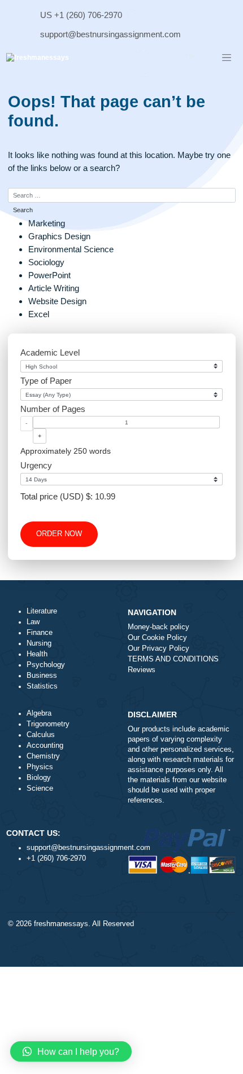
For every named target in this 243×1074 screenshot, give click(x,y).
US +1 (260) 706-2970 (81, 15)
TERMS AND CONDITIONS (173, 659)
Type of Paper (46, 380)
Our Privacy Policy (158, 648)
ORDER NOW (59, 534)
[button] (71, 1051)
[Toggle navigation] (226, 58)
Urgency (36, 465)
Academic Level (50, 352)
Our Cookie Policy (157, 638)
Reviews (141, 670)
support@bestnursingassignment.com (110, 34)
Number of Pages (52, 409)
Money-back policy (158, 627)
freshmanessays (61, 924)
